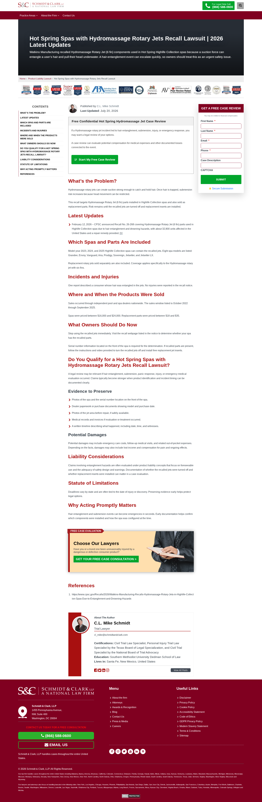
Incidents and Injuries (33, 130)
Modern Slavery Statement (194, 726)
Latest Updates (29, 117)
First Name (208, 121)
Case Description (211, 160)
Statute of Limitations (33, 164)
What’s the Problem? (33, 113)
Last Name (208, 131)
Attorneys (117, 702)
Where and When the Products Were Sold (38, 137)
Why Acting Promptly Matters (38, 169)
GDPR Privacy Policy (191, 721)
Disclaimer (185, 697)
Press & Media (120, 721)
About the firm (119, 697)
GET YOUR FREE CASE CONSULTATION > (106, 559)
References (27, 174)
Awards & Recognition (124, 707)
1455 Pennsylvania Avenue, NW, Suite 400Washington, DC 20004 (47, 714)
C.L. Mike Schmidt (108, 106)
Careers (116, 726)
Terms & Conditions (190, 731)
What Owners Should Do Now (37, 143)
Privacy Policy (187, 702)
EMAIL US (58, 745)
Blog (114, 712)
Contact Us (69, 15)
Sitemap (184, 735)
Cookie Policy (187, 707)
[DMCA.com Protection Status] (131, 797)
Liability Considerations (35, 159)
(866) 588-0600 (57, 736)
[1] (121, 233)
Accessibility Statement (192, 712)
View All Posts (181, 670)
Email (205, 140)
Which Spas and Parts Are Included (35, 124)
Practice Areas (27, 15)
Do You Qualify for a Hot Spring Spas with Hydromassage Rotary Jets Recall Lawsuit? (40, 151)
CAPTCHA (207, 170)
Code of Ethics (187, 716)
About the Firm (49, 15)
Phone (205, 150)
